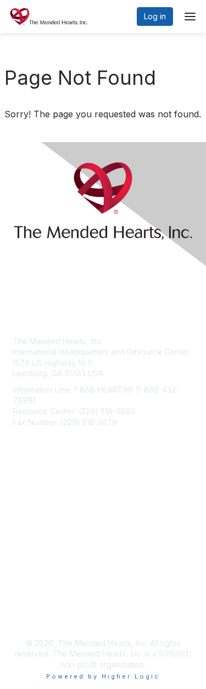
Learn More (33, 532)
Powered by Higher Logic (103, 676)
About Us (29, 605)
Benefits (27, 521)
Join (20, 511)
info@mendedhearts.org (57, 438)
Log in (155, 16)
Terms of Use (37, 615)
